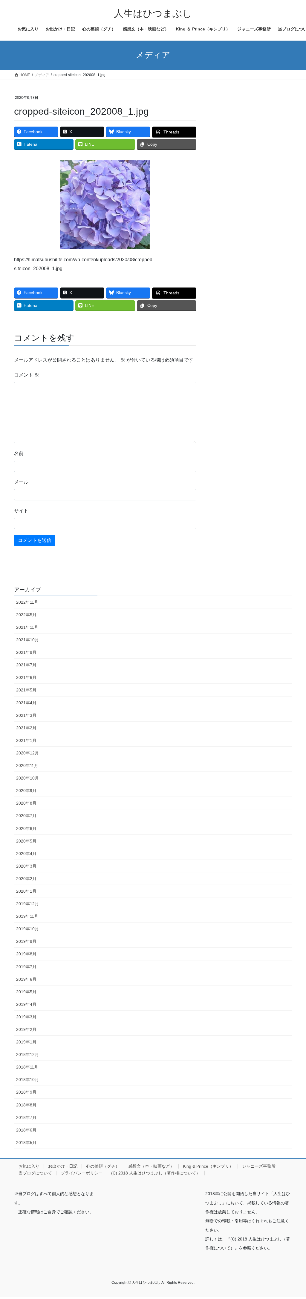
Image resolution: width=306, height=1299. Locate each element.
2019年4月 (26, 1004)
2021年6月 (26, 677)
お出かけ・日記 (62, 1166)
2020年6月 (26, 828)
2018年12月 (27, 1054)
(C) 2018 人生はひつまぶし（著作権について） (155, 1173)
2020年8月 (26, 803)
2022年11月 (27, 602)
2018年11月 (27, 1067)
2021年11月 (27, 627)
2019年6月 (26, 979)
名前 (19, 453)
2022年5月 (26, 614)
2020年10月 (27, 778)
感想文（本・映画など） (151, 1166)
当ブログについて (35, 1173)
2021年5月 (26, 690)
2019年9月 (26, 941)
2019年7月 (26, 966)
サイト (21, 510)
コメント (26, 374)
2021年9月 (26, 652)
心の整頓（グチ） (103, 1166)
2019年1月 (26, 1042)
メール (21, 482)
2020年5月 (26, 841)
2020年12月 (27, 753)
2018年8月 (26, 1105)
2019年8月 (26, 953)
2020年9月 (26, 790)
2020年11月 (27, 765)
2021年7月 (26, 664)
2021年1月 (26, 740)
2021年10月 (27, 639)
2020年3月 (26, 866)
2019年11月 (27, 916)
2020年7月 (26, 815)
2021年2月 (26, 727)
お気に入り (29, 1166)
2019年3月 (26, 1016)
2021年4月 (26, 702)
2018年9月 (26, 1092)
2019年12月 (27, 903)
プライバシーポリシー (81, 1173)
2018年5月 (26, 1142)
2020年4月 (26, 853)
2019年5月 (26, 991)
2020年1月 (26, 891)
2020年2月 (26, 878)
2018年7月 (26, 1117)
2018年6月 (26, 1130)
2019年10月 (27, 928)
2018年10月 (27, 1079)
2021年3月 (26, 715)
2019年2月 (26, 1029)
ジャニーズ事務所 (259, 1166)
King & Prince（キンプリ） (208, 1166)
